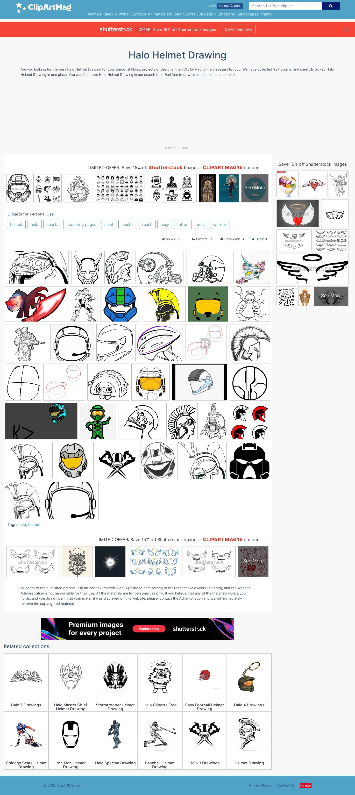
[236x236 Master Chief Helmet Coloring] (108, 384)
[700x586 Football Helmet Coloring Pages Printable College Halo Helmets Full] (208, 269)
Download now (238, 29)
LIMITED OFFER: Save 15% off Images (143, 167)
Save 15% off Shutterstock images (313, 164)
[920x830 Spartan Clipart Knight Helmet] (141, 423)
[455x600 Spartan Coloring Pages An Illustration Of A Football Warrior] (182, 423)
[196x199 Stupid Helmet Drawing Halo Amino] (73, 463)
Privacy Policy (260, 785)
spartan (54, 224)
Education (206, 14)
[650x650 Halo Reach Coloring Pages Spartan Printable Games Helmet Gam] (250, 305)
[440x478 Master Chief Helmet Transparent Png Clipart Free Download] (150, 384)
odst (201, 224)
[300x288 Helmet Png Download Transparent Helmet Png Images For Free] (72, 345)
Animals (94, 14)
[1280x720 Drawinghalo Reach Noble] (41, 423)
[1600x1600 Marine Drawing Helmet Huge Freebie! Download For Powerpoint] (249, 462)
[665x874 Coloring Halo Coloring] (119, 269)
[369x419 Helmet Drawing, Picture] (115, 344)
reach (147, 224)
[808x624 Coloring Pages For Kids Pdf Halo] (159, 269)
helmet (16, 224)
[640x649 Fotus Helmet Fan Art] (252, 269)
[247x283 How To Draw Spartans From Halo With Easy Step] (23, 384)
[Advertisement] (177, 113)
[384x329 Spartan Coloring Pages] (202, 463)
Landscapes (247, 14)
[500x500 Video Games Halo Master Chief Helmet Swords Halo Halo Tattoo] (117, 463)
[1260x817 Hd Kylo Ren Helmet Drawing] (35, 306)
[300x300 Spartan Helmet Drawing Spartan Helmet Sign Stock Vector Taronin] (250, 423)
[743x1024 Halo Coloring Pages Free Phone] (83, 306)
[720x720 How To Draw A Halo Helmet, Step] (206, 344)
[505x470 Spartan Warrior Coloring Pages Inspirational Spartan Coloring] (27, 463)
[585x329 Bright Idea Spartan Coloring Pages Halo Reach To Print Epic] (38, 269)
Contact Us (286, 785)
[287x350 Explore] (158, 463)
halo (34, 224)
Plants (265, 14)
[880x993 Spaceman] (98, 423)
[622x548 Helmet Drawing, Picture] (159, 345)
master (127, 224)
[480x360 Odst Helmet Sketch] (199, 384)
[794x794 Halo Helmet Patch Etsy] (120, 306)
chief (108, 224)
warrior (219, 224)
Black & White (116, 14)
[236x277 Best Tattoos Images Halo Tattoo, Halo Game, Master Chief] (22, 502)
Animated (156, 14)
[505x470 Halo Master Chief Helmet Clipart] (164, 306)
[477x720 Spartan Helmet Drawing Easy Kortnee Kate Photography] (213, 423)
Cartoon (138, 14)
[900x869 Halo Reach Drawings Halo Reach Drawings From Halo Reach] (26, 345)
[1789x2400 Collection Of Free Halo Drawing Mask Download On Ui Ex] (88, 269)
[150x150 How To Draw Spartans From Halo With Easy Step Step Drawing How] (249, 344)
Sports (189, 14)
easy (165, 224)
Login (212, 5)
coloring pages (82, 224)
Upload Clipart (229, 5)
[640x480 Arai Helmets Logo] (70, 502)
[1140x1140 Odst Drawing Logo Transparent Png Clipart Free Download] (250, 384)
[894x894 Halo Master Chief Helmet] (208, 306)
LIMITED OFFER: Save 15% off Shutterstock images (147, 539)
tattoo (183, 224)
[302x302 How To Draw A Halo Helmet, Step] (64, 384)
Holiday (174, 14)
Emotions (226, 14)
